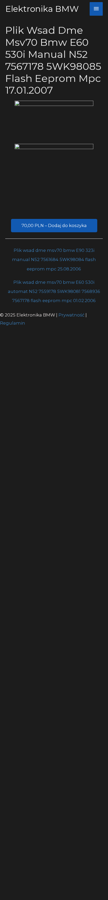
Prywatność (71, 315)
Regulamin (12, 323)
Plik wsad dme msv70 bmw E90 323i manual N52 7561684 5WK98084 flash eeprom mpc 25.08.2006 (54, 252)
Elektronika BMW (42, 9)
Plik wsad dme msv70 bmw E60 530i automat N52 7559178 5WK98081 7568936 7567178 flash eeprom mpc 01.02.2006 (54, 284)
